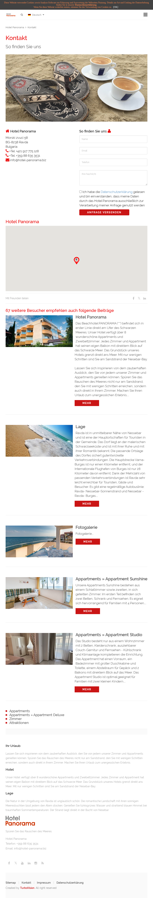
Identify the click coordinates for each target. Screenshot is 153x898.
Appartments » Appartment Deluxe (36, 715)
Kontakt (32, 27)
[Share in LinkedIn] (144, 298)
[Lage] (39, 440)
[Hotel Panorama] (39, 330)
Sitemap (11, 882)
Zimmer (15, 719)
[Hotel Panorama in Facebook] (9, 863)
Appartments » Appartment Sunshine (111, 578)
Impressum (44, 882)
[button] (76, 261)
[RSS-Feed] (42, 863)
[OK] (115, 7)
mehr (86, 403)
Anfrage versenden (104, 212)
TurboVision (27, 887)
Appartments (19, 711)
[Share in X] (139, 298)
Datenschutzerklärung (85, 5)
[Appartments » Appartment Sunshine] (39, 592)
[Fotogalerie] (39, 540)
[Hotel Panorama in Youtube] (22, 863)
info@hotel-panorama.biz (30, 848)
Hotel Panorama (15, 27)
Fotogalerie (86, 527)
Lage (80, 426)
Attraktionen (19, 723)
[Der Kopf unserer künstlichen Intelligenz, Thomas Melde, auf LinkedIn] (29, 863)
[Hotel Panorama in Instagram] (36, 863)
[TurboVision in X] (15, 863)
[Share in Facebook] (133, 298)
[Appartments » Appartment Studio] (39, 648)
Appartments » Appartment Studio (109, 634)
